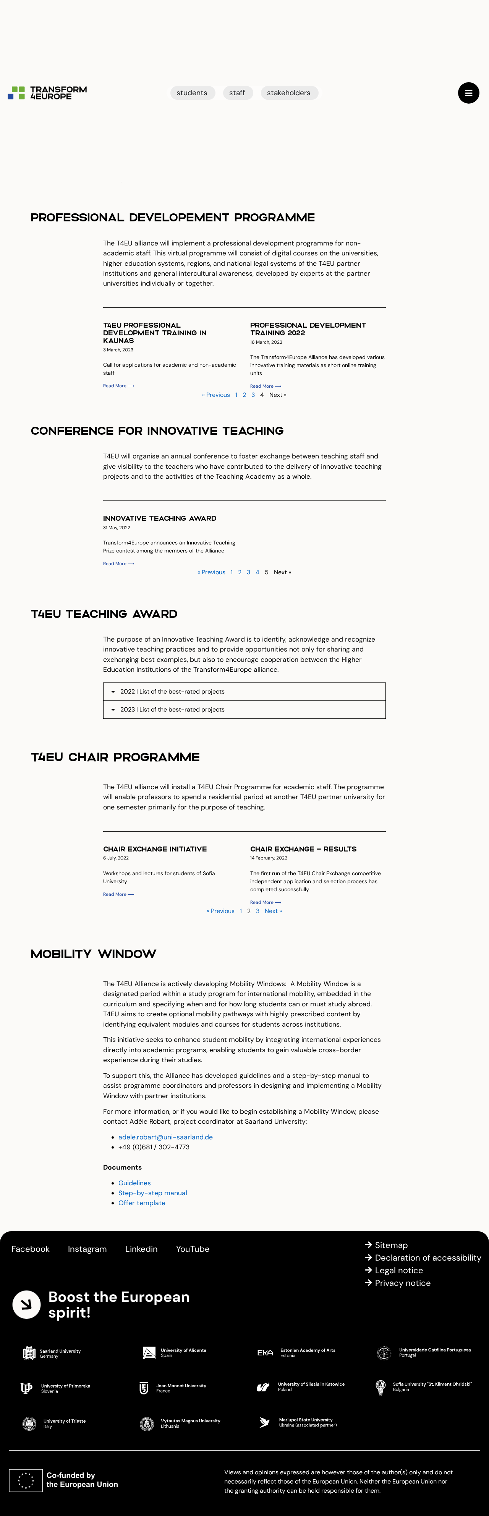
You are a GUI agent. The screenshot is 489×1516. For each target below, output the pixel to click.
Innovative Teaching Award (160, 518)
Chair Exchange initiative (155, 848)
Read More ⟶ (118, 386)
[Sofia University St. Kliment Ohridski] (422, 1387)
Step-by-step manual (152, 1193)
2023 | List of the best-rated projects (172, 709)
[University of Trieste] (67, 1422)
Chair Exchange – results (303, 848)
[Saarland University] (67, 1352)
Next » (273, 911)
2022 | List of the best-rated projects (172, 691)
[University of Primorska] (67, 1387)
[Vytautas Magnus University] (185, 1422)
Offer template (141, 1203)
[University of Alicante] (185, 1352)
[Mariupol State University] (303, 1422)
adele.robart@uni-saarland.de (165, 1137)
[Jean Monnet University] (185, 1387)
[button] (244, 691)
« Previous (216, 395)
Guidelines (134, 1183)
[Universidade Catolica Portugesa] (422, 1352)
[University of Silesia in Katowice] (303, 1387)
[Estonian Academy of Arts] (303, 1352)
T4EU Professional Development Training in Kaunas (155, 332)
